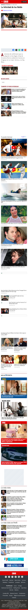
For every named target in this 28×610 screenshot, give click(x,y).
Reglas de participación (19, 595)
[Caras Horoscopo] (14, 566)
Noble (3, 82)
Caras (15, 585)
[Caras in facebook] (9, 577)
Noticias (11, 580)
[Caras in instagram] (6, 577)
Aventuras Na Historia (6, 588)
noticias (14, 379)
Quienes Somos (14, 593)
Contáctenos (22, 593)
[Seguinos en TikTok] (16, 577)
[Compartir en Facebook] (13, 50)
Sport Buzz (24, 588)
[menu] (2, 2)
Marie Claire (18, 580)
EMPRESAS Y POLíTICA (5, 4)
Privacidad (5, 595)
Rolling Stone (17, 588)
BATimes (23, 582)
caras (14, 423)
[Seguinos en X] (12, 577)
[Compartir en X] (16, 50)
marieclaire (14, 401)
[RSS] (19, 577)
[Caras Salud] (14, 560)
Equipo (11, 595)
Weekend (5, 582)
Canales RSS (6, 593)
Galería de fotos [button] (7, 10)
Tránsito (14, 597)
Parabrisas (11, 582)
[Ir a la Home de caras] (6, 2)
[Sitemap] (22, 577)
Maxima (16, 590)
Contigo (20, 585)
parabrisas (14, 446)
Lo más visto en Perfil (9, 523)
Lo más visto (6, 488)
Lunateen (17, 582)
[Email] (25, 50)
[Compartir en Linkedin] (22, 50)
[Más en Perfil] (8, 375)
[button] (14, 21)
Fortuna (24, 580)
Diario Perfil (5, 580)
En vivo (24, 1)
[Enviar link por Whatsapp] (19, 50)
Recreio (11, 590)
